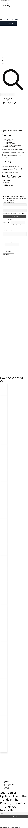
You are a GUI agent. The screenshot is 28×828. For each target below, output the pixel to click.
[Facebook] (14, 10)
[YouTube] (14, 16)
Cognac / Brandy (7, 62)
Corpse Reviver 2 (8, 185)
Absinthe (6, 182)
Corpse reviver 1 (8, 184)
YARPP (9, 190)
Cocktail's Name (7, 222)
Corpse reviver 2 (7, 65)
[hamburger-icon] (26, 19)
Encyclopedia (6, 59)
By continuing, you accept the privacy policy (14, 213)
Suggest (8, 251)
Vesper (6, 187)
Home (4, 56)
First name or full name (8, 202)
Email (4, 208)
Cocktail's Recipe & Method (10, 230)
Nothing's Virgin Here (5, 0)
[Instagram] (14, 13)
